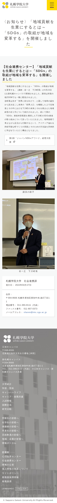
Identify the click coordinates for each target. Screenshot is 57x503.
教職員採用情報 (10, 477)
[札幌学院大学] (15, 5)
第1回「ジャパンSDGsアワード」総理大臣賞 (30, 140)
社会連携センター (11, 460)
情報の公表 (8, 464)
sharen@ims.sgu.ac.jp (35, 312)
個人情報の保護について (15, 469)
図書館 (5, 452)
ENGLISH (21, 489)
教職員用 (7, 481)
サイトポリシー (10, 473)
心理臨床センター (11, 456)
